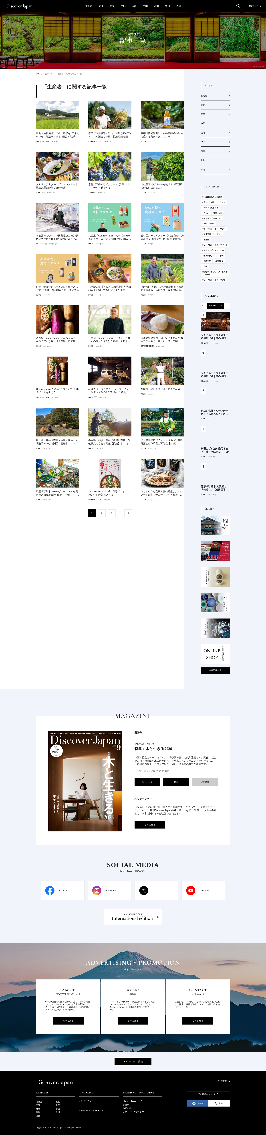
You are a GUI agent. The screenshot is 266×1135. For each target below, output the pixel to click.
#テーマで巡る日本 (210, 208)
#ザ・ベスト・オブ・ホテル (214, 229)
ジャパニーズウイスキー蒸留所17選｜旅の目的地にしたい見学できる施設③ (214, 337)
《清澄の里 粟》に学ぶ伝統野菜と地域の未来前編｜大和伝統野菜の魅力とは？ (109, 288)
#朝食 (221, 256)
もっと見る (147, 782)
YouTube (204, 890)
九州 (167, 6)
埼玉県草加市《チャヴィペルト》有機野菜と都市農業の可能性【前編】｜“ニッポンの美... (162, 442)
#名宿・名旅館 (208, 223)
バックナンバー (87, 1101)
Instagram (111, 890)
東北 (101, 6)
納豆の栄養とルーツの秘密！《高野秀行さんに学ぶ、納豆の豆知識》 (214, 412)
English (253, 6)
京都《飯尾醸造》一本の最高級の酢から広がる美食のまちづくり (162, 135)
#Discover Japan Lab (211, 218)
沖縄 (178, 6)
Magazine (86, 1092)
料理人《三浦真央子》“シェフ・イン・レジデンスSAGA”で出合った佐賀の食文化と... (109, 391)
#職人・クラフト (218, 202)
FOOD (143, 141)
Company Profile (91, 1110)
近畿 (134, 6)
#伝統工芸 (206, 261)
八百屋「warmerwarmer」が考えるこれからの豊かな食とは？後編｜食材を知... (109, 340)
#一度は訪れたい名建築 (212, 197)
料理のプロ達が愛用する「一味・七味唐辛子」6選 (215, 450)
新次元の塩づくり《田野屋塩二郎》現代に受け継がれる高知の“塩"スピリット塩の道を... (57, 237)
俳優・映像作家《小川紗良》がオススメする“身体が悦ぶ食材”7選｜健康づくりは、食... (57, 288)
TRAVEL (91, 193)
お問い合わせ (129, 1108)
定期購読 (205, 782)
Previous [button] (204, 306)
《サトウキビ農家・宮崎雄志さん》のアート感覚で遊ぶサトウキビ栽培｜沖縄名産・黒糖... (162, 493)
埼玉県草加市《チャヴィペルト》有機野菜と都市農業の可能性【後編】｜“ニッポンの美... (57, 493)
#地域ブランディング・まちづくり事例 (215, 273)
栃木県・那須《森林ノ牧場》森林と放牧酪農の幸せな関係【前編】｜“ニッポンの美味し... (57, 442)
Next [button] (227, 306)
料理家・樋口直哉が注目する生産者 (160, 389)
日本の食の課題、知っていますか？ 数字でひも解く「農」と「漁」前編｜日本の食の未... (162, 340)
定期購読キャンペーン (208, 1094)
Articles (42, 1092)
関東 (112, 6)
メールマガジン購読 (133, 1061)
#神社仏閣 (217, 213)
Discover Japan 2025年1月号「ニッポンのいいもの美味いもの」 (109, 493)
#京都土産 (219, 261)
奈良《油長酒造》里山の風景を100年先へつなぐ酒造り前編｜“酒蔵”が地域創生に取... (57, 135)
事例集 (126, 1104)
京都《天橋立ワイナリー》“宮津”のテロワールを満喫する (109, 186)
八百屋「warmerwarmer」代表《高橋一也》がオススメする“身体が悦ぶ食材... (109, 237)
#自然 (204, 266)
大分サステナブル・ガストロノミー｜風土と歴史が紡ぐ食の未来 (57, 186)
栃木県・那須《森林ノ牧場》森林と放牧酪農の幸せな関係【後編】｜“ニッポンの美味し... (109, 442)
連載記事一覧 (215, 670)
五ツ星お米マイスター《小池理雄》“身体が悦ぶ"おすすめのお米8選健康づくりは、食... (162, 237)
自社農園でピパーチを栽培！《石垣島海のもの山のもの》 (162, 186)
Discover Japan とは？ (133, 1101)
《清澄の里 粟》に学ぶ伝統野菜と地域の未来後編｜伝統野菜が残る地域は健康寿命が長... (162, 288)
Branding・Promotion (139, 1092)
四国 (156, 6)
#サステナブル (208, 256)
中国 (145, 6)
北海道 (88, 6)
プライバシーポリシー (133, 1112)
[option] (215, 306)
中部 (123, 6)
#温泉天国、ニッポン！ (212, 234)
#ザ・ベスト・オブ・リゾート (215, 245)
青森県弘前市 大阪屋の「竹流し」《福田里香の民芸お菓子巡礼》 (214, 488)
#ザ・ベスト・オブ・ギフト (214, 280)
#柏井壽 (205, 239)
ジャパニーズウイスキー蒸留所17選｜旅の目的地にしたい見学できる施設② (214, 375)
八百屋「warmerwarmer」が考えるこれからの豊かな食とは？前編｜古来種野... (57, 340)
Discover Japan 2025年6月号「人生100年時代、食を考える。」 (57, 391)
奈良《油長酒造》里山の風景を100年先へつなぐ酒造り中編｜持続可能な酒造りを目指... (109, 135)
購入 (176, 782)
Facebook (64, 890)
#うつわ (205, 213)
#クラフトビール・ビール (213, 250)
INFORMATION (42, 141)
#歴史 (204, 202)
